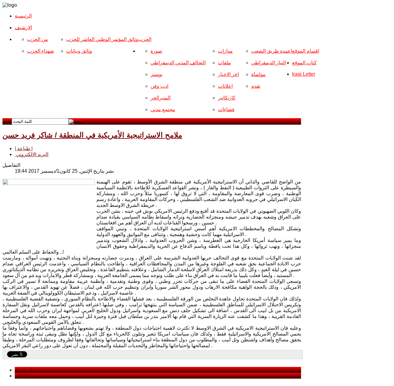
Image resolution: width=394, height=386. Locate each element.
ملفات (224, 62)
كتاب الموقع (304, 62)
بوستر (157, 74)
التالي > (22, 375)
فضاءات (226, 109)
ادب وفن (159, 86)
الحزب (144, 39)
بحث (7, 121)
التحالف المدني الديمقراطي (178, 62)
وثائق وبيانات (79, 51)
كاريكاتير (226, 97)
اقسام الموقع (305, 51)
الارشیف (23, 27)
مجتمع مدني (163, 109)
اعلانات (225, 86)
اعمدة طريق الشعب (271, 51)
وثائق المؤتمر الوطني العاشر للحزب (102, 39)
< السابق (24, 369)
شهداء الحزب (40, 51)
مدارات (225, 51)
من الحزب (37, 39)
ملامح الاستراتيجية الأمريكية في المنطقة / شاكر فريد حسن (92, 135)
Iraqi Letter (303, 74)
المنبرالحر (161, 97)
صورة (156, 51)
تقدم (255, 86)
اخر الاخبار (228, 74)
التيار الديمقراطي (268, 62)
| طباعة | (24, 148)
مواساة (258, 74)
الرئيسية (23, 15)
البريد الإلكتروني (31, 154)
